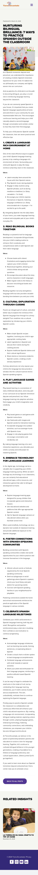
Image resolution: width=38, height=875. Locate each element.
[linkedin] (26, 862)
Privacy (28, 857)
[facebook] (12, 862)
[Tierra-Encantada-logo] (11, 2)
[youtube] (21, 862)
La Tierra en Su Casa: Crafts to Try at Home (18, 836)
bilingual (16, 94)
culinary (31, 315)
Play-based (7, 388)
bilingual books (28, 237)
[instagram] (17, 862)
